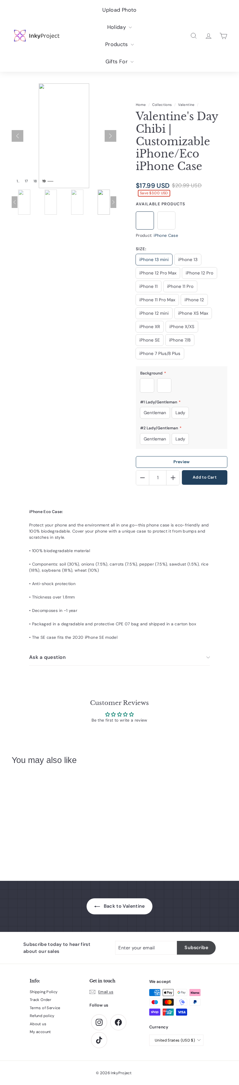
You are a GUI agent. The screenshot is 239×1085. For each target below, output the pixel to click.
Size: (141, 248)
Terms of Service (45, 1007)
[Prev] (17, 136)
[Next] (110, 136)
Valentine (186, 104)
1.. (18, 181)
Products (117, 44)
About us (38, 1023)
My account (40, 1031)
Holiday (117, 27)
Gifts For (117, 61)
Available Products (160, 203)
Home (141, 104)
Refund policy (42, 1015)
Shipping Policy (43, 991)
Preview (181, 461)
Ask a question (47, 657)
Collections (162, 104)
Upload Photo (119, 9)
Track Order (40, 999)
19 (44, 181)
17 (26, 181)
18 (35, 181)
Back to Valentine (123, 906)
